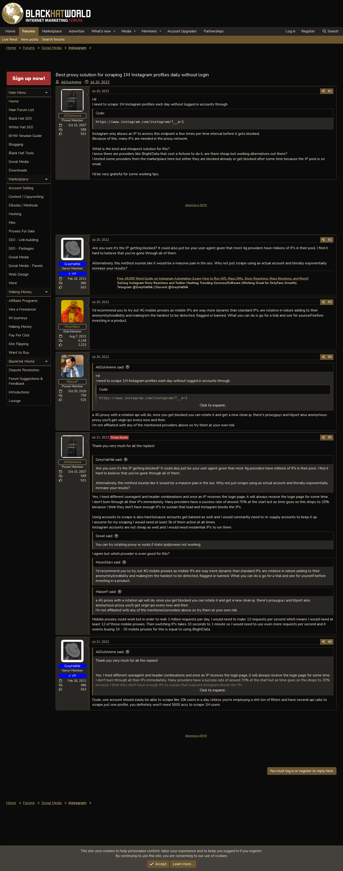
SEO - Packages (21, 248)
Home (10, 31)
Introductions (19, 392)
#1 (330, 91)
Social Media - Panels (26, 265)
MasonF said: (106, 591)
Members (149, 31)
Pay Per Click (19, 335)
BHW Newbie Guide (25, 135)
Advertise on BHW (196, 205)
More (13, 283)
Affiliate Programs (23, 300)
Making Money (20, 326)
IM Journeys (18, 318)
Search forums (53, 39)
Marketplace (52, 31)
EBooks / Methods (23, 205)
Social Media (19, 161)
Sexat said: (104, 536)
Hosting (15, 214)
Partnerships (214, 31)
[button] (114, 31)
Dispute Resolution (24, 370)
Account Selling (21, 188)
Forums (28, 31)
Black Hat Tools (21, 153)
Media (126, 31)
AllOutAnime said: (110, 367)
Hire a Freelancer (22, 309)
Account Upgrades (182, 31)
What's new (101, 31)
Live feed (9, 39)
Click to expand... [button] (213, 405)
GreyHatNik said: (109, 459)
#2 (330, 240)
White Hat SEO (21, 127)
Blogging (16, 144)
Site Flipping (18, 344)
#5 (330, 437)
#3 (330, 302)
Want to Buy (19, 352)
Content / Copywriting (26, 196)
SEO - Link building (23, 240)
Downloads (18, 170)
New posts (29, 39)
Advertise (76, 31)
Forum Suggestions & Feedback (26, 381)
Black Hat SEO (20, 118)
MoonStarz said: (108, 562)
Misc (12, 222)
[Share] (323, 91)
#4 (330, 357)
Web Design (19, 274)
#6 (330, 642)
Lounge (15, 401)
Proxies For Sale (22, 231)
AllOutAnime (71, 82)
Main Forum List (21, 110)
